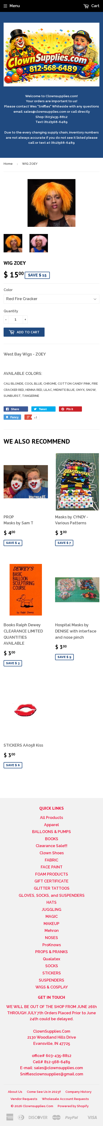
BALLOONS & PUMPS (51, 831)
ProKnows (51, 945)
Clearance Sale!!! (51, 846)
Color (8, 290)
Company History (78, 1092)
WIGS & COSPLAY (51, 987)
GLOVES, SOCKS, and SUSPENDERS (52, 895)
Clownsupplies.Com (38, 1106)
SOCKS (51, 966)
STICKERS (51, 973)
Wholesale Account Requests (65, 1099)
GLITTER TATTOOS (51, 888)
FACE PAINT (52, 867)
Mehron (52, 930)
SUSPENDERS (51, 980)
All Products (51, 817)
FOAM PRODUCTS (51, 874)
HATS (51, 902)
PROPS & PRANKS (51, 952)
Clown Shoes (52, 853)
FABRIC (51, 860)
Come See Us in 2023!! (44, 1092)
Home (8, 163)
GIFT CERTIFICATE (51, 881)
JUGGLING (51, 909)
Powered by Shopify (73, 1106)
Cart (94, 6)
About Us (15, 1092)
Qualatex (51, 959)
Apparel (51, 825)
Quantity (11, 311)
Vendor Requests (24, 1099)
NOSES (51, 937)
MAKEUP (51, 923)
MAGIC (52, 916)
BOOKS (51, 839)
